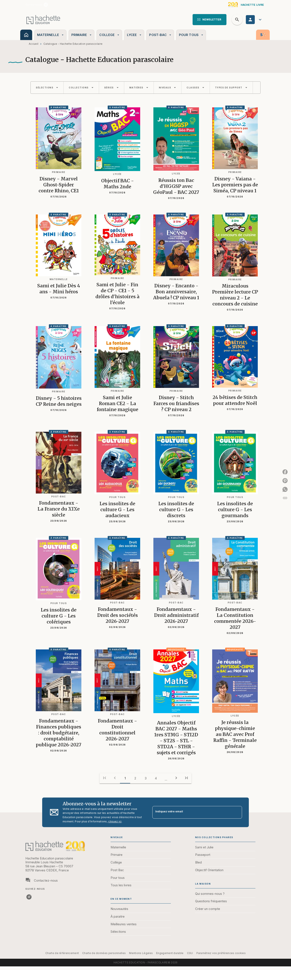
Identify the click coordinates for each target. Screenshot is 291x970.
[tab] (26, 35)
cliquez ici (114, 821)
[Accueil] (43, 19)
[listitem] (46, 5)
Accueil (33, 43)
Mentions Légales (141, 953)
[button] (209, 19)
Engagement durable (169, 953)
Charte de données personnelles (104, 953)
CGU (190, 953)
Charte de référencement (62, 953)
